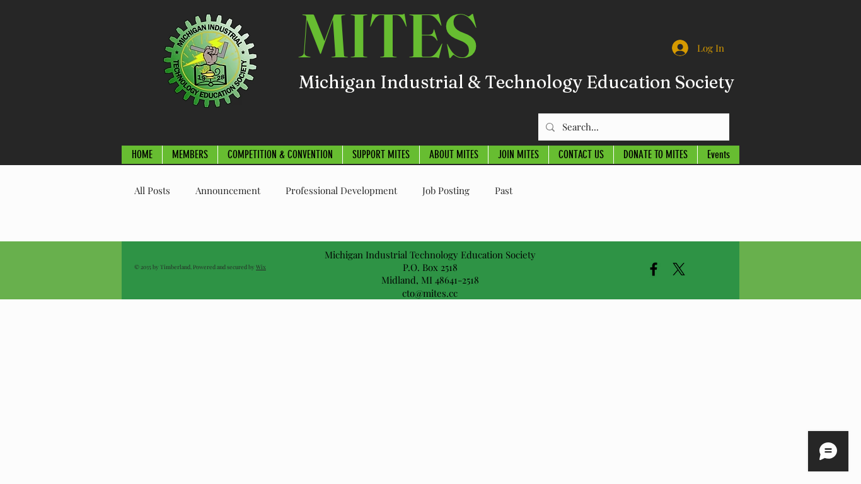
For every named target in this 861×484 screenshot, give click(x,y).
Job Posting (446, 190)
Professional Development (341, 190)
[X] (679, 269)
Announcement (227, 190)
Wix (261, 266)
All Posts (152, 190)
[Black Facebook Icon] (653, 269)
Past (503, 190)
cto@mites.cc (430, 293)
